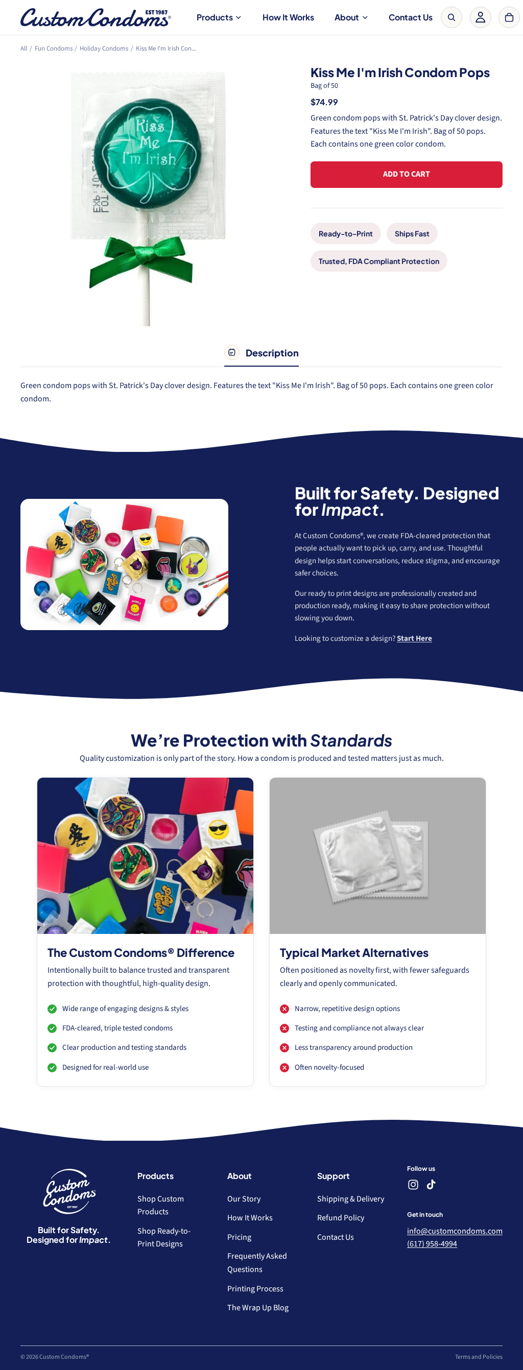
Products (215, 17)
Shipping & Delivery (350, 1199)
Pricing (239, 1237)
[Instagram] (413, 1185)
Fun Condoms (54, 48)
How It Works (288, 17)
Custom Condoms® (64, 1357)
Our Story (243, 1199)
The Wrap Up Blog (258, 1308)
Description (272, 352)
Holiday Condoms (104, 48)
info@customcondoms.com (455, 1231)
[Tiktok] (431, 1185)
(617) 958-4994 (432, 1244)
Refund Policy (340, 1218)
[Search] (451, 17)
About (347, 17)
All (23, 48)
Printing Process (255, 1288)
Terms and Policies (479, 1357)
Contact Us (411, 17)
